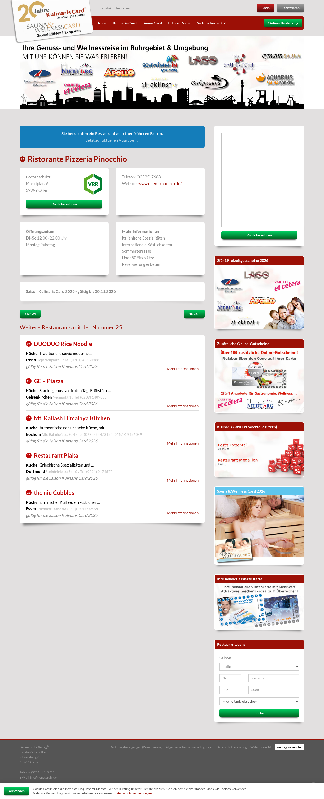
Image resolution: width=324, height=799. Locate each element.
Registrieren (291, 8)
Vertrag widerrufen (289, 747)
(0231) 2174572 (99, 471)
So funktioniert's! (212, 23)
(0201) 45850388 (85, 360)
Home (101, 23)
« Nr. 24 (30, 314)
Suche (259, 713)
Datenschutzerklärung (232, 747)
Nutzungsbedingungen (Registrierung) (136, 747)
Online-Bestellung (283, 23)
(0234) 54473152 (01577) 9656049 (113, 434)
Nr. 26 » (194, 314)
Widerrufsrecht (260, 747)
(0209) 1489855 (93, 397)
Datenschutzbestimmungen (133, 793)
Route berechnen (64, 204)
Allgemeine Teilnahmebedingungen (189, 747)
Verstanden (16, 791)
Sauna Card (152, 23)
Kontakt (107, 8)
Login (266, 8)
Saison (225, 657)
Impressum (123, 8)
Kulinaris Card (125, 23)
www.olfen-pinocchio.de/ (160, 183)
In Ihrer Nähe (179, 23)
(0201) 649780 (87, 509)
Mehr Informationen (183, 369)
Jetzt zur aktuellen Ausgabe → (112, 140)
